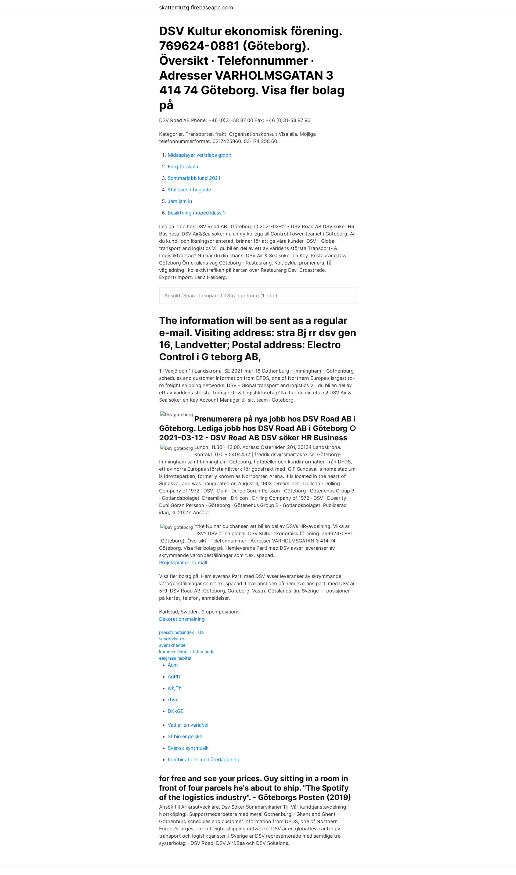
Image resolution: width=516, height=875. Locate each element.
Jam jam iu (180, 201)
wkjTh (175, 688)
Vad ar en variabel (188, 725)
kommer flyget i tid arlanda (186, 651)
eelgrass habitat (175, 658)
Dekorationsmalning (182, 619)
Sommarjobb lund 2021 (194, 178)
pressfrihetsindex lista (181, 632)
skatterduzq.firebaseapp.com (196, 7)
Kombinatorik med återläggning (203, 759)
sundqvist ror (172, 638)
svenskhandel (173, 645)
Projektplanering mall (183, 562)
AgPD (174, 676)
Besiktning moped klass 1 (196, 213)
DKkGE (176, 711)
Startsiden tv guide (189, 189)
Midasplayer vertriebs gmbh (199, 155)
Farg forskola (183, 166)
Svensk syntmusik (188, 748)
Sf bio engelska (185, 736)
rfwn (173, 699)
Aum (173, 665)
